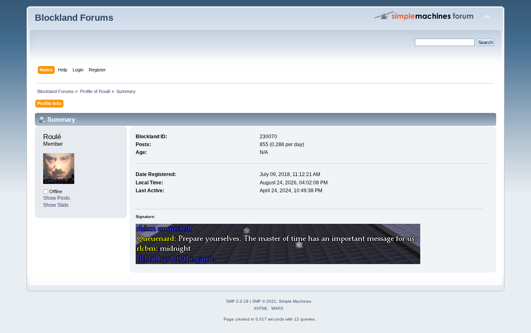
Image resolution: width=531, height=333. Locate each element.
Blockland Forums (74, 17)
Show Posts (56, 198)
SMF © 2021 (264, 301)
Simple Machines (295, 301)
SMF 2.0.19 (237, 301)
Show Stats (55, 205)
